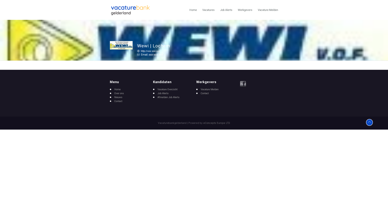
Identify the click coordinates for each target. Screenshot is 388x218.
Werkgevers (245, 10)
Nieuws (118, 97)
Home (193, 10)
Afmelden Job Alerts (168, 97)
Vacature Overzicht (167, 89)
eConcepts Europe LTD (216, 123)
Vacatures (208, 10)
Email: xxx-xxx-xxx (152, 54)
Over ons (119, 93)
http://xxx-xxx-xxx (150, 51)
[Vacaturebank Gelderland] (130, 10)
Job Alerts (226, 10)
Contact (118, 101)
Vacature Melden (268, 10)
